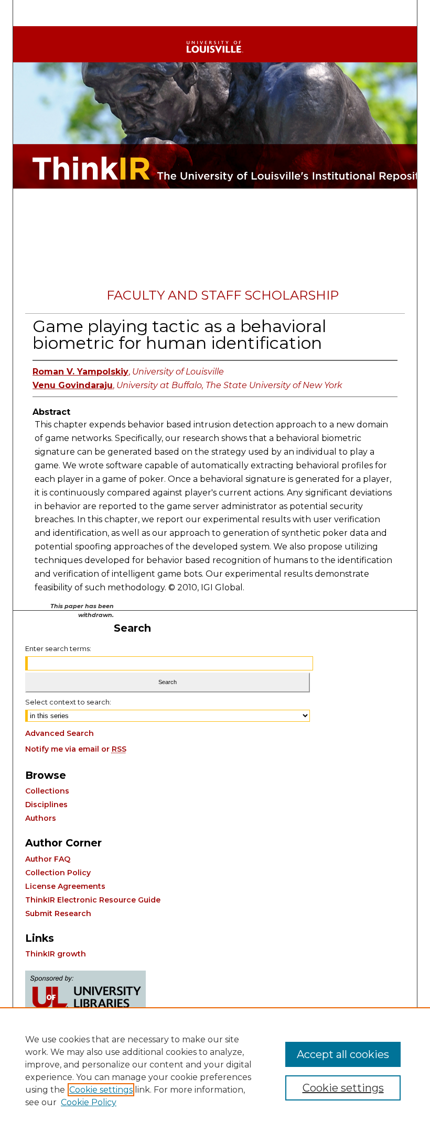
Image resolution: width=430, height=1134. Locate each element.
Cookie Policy (88, 1102)
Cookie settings (101, 1090)
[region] (215, 1070)
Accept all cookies (343, 1054)
